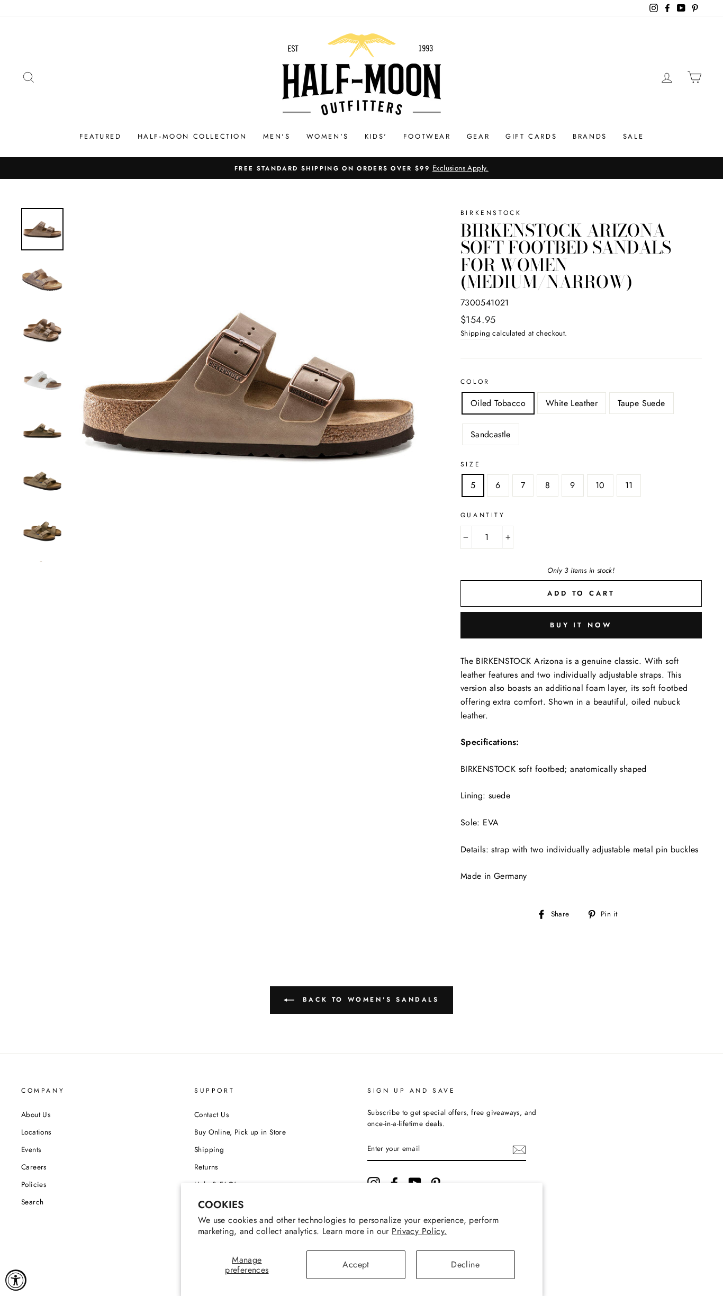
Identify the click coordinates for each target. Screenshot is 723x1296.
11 (629, 485)
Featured (100, 136)
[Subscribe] (519, 1149)
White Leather (572, 403)
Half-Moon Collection (192, 136)
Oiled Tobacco (498, 403)
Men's (277, 136)
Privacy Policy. (419, 1231)
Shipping (475, 333)
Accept (355, 1264)
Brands (590, 136)
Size (470, 464)
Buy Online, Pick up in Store (240, 1132)
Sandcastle (491, 434)
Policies (33, 1184)
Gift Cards (531, 136)
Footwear (427, 136)
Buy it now (581, 625)
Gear (478, 136)
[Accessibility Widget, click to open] (15, 1280)
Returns (206, 1167)
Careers (34, 1167)
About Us (35, 1114)
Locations (36, 1132)
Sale (633, 136)
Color (475, 381)
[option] (361, 168)
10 (600, 485)
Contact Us (211, 1114)
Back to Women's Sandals (369, 999)
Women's (327, 136)
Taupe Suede (641, 403)
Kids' (376, 136)
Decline (465, 1264)
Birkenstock (491, 213)
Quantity (482, 515)
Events (31, 1149)
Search (32, 1201)
